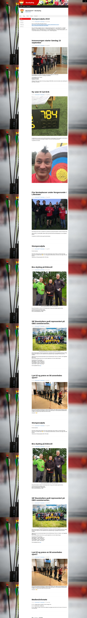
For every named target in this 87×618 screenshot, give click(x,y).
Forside (21, 6)
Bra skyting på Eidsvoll (42, 267)
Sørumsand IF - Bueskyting (39, 21)
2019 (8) (21, 22)
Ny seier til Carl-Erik (40, 92)
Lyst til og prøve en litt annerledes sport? (47, 377)
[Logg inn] (86, 1)
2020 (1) (21, 20)
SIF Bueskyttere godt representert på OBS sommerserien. (48, 322)
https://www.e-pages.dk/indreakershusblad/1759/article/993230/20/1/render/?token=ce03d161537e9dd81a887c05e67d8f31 (45, 25)
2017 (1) (21, 26)
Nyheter (24, 6)
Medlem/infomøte (39, 600)
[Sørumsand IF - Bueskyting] (43, 2)
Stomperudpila (38, 246)
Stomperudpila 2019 (41, 19)
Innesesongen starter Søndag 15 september (46, 42)
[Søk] (84, 1)
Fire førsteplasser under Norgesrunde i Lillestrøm (49, 193)
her (40, 365)
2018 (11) (22, 24)
